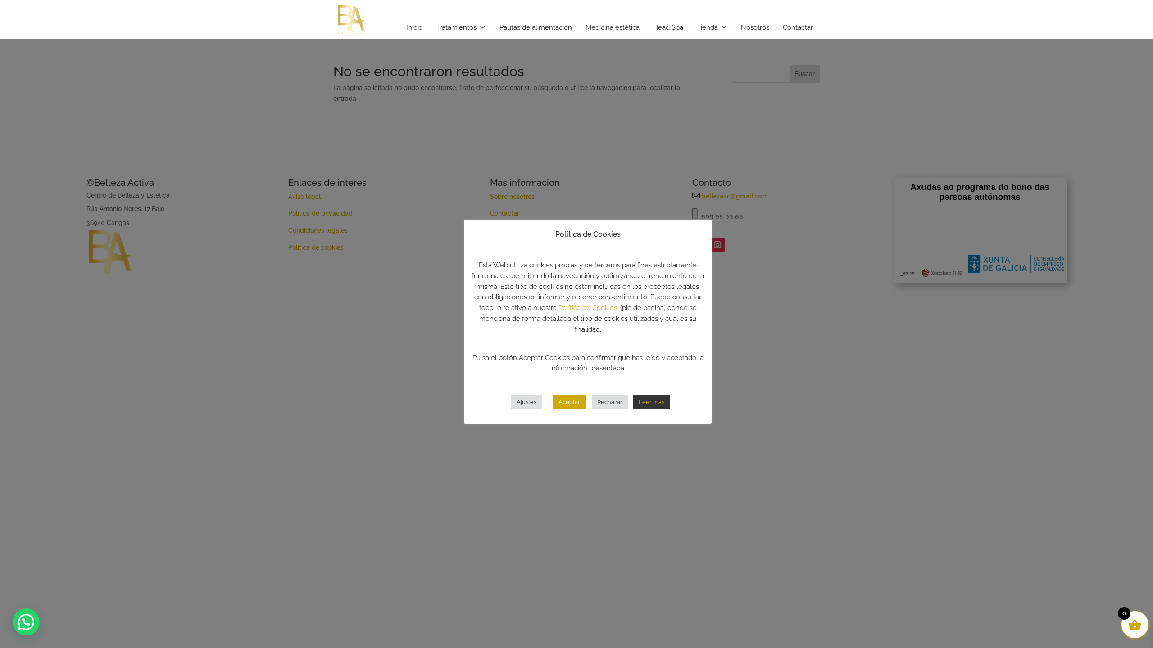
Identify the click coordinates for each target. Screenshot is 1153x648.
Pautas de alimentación (535, 27)
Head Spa (668, 27)
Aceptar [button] (569, 402)
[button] (26, 621)
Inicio (414, 27)
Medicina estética (613, 27)
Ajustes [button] (526, 402)
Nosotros (755, 27)
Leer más (651, 402)
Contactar (798, 27)
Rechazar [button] (609, 402)
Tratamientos (456, 27)
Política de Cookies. (588, 308)
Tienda (707, 27)
